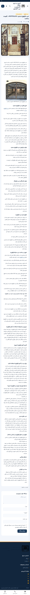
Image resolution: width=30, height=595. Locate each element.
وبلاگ (27, 558)
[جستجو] (9, 6)
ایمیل (25, 513)
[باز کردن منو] (27, 6)
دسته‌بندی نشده (19, 14)
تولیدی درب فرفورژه (25, 487)
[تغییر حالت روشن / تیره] (6, 6)
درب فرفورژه (26, 14)
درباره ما (26, 561)
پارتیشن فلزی (25, 567)
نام (26, 506)
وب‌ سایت (25, 519)
